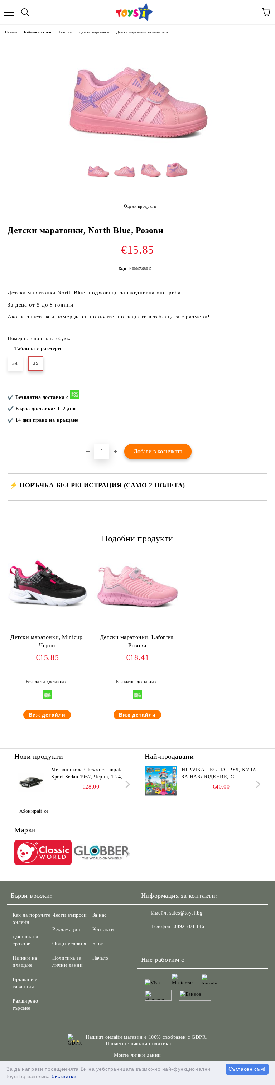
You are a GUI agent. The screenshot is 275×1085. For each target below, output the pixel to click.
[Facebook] (150, 941)
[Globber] (102, 854)
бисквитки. (65, 1076)
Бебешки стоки (37, 32)
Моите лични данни (137, 1055)
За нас (99, 915)
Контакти (103, 929)
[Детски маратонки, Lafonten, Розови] (137, 613)
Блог (97, 943)
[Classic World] (43, 853)
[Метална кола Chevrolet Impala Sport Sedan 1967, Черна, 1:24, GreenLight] (30, 782)
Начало (11, 32)
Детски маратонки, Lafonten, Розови (137, 641)
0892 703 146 (189, 926)
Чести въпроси (69, 915)
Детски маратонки (94, 32)
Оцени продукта (140, 206)
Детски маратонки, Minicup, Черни (47, 641)
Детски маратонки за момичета (142, 32)
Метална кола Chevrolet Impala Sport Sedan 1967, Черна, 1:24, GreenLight (86, 774)
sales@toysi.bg (185, 913)
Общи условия (69, 943)
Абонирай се (34, 811)
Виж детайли (47, 715)
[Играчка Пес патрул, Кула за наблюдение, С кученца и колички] (161, 782)
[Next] (126, 784)
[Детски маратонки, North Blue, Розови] (137, 150)
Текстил (65, 32)
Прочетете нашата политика (138, 1043)
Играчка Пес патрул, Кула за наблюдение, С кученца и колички (219, 774)
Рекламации (66, 929)
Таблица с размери (37, 348)
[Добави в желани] (257, 390)
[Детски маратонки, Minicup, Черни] (47, 613)
